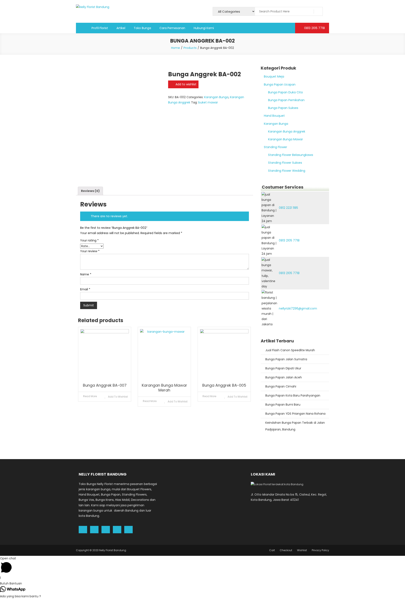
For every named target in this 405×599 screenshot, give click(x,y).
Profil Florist (100, 28)
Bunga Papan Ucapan (280, 84)
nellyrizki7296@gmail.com (298, 308)
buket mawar (208, 102)
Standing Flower (275, 147)
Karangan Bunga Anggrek (286, 131)
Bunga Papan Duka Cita (285, 92)
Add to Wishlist (117, 396)
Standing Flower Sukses (285, 163)
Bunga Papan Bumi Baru (282, 404)
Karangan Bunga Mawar (285, 139)
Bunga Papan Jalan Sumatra (286, 359)
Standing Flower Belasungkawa (290, 155)
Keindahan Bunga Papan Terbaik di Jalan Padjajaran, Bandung (295, 426)
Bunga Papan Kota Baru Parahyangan (292, 395)
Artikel (120, 28)
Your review (90, 251)
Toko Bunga (142, 28)
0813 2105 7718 (314, 28)
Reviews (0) (90, 191)
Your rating (89, 240)
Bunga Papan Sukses (283, 108)
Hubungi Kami (204, 28)
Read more (90, 396)
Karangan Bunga (216, 97)
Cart (272, 550)
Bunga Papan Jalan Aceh (283, 377)
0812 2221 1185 (288, 208)
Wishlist (302, 550)
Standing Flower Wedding (286, 171)
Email (85, 289)
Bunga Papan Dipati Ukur (283, 368)
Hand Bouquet (274, 116)
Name (85, 274)
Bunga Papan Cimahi (280, 386)
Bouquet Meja (274, 76)
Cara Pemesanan (172, 28)
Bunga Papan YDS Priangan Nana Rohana (295, 413)
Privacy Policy (320, 550)
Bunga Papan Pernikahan (286, 100)
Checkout (286, 550)
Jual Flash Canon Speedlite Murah (290, 350)
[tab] (90, 191)
